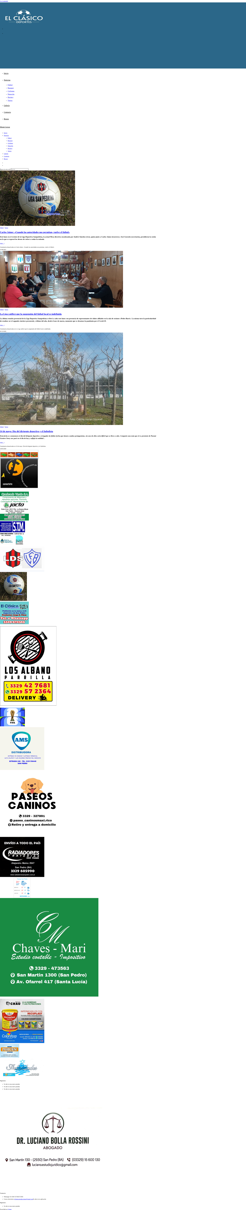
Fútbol (10, 138)
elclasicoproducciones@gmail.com (23, 1199)
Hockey (10, 148)
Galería (6, 153)
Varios (9, 151)
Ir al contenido (4, 1)
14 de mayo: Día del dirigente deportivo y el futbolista (26, 431)
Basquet (10, 140)
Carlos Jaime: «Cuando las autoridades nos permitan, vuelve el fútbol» (35, 232)
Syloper (10, 1209)
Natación (10, 146)
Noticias (6, 135)
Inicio (5, 133)
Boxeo (6, 159)
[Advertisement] (123, 50)
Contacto (6, 156)
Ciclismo (10, 143)
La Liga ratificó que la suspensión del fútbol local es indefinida (31, 314)
